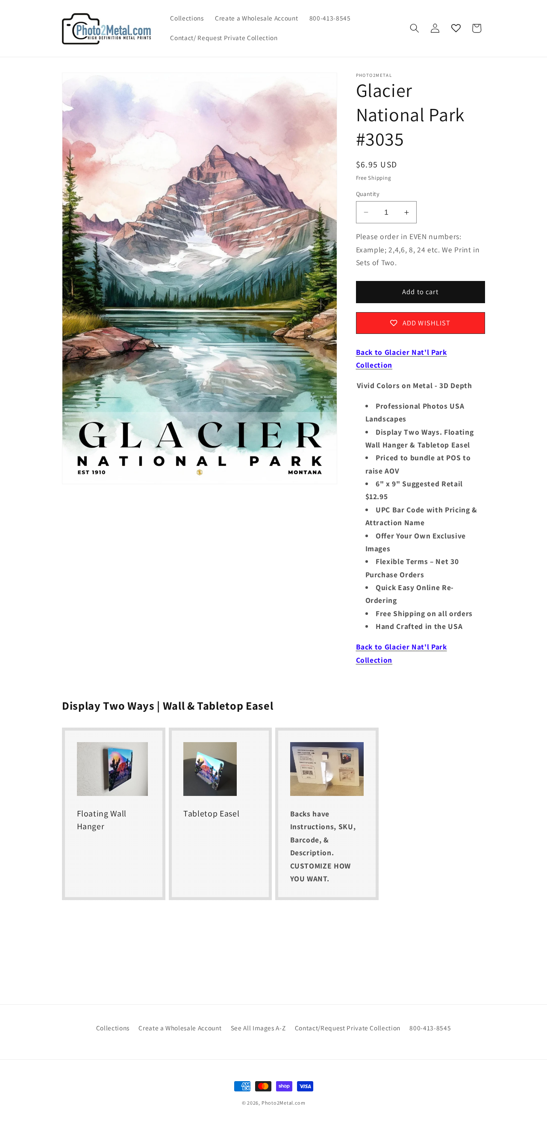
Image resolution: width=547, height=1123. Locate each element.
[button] (414, 28)
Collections (112, 1028)
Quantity (368, 194)
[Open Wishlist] (456, 28)
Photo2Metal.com (284, 1103)
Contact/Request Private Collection (347, 1028)
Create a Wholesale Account (179, 1028)
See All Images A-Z (258, 1028)
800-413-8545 (430, 1028)
